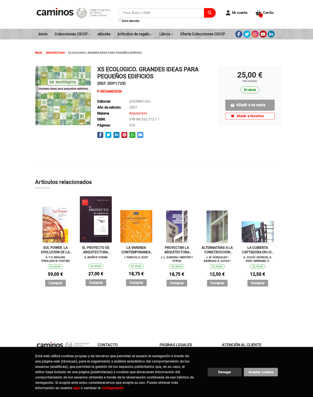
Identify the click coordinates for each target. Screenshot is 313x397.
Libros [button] (165, 34)
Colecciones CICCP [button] (72, 34)
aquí (76, 388)
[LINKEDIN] (271, 34)
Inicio (38, 52)
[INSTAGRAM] (254, 34)
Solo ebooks (130, 21)
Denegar (224, 372)
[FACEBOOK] (238, 34)
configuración (112, 388)
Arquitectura (55, 52)
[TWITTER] (246, 34)
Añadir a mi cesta (250, 105)
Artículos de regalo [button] (134, 34)
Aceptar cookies (260, 372)
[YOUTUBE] (263, 34)
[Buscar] (210, 13)
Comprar (55, 283)
